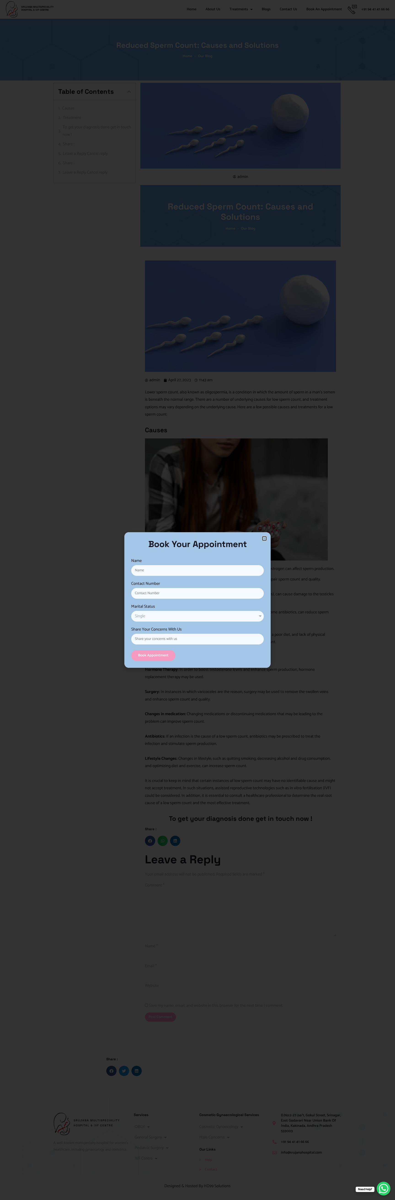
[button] (264, 538)
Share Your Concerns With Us (156, 630)
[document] (197, 600)
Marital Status (143, 607)
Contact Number (145, 584)
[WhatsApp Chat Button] (383, 1188)
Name (136, 561)
